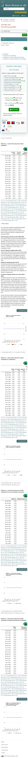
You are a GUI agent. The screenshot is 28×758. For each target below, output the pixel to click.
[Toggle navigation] (3, 2)
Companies (6, 19)
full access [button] (11, 98)
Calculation (5, 54)
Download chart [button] (22, 310)
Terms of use (4, 744)
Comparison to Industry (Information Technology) (14, 59)
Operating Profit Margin (12, 85)
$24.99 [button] (24, 34)
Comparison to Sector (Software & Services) (13, 57)
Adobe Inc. (12, 19)
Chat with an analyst (20, 12)
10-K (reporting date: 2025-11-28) (12, 200)
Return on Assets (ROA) (12, 89)
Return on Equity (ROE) (12, 87)
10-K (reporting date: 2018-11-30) (14, 207)
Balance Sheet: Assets (9, 76)
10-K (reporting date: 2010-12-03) (10, 215)
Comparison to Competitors (9, 55)
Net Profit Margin (10, 84)
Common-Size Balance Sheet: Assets (13, 77)
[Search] (25, 9)
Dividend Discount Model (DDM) (12, 82)
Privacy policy (4, 747)
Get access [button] (14, 109)
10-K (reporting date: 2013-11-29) (14, 212)
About (2, 742)
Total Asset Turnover (11, 90)
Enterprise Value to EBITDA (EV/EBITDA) (14, 80)
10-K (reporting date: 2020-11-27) (10, 205)
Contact (3, 752)
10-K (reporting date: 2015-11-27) (10, 210)
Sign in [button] (24, 15)
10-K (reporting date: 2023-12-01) (16, 202)
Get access (16, 15)
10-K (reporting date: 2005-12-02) (10, 220)
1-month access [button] (12, 103)
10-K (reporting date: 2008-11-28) (14, 217)
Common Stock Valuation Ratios (12, 79)
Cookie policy (4, 750)
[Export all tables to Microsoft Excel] (25, 48)
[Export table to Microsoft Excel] (25, 149)
